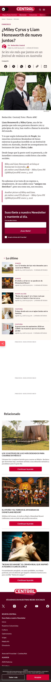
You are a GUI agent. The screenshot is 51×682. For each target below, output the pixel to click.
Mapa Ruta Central (9, 15)
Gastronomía (7, 634)
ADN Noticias (7, 662)
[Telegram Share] (29, 66)
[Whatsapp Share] (22, 66)
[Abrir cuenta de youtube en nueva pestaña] (36, 606)
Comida (43, 15)
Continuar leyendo (25, 469)
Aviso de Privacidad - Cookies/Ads (14, 653)
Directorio (6, 645)
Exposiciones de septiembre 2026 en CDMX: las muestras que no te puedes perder (30, 328)
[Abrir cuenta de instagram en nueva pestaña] (14, 606)
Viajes (18, 263)
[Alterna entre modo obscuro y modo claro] (5, 9)
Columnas (33, 15)
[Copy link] (37, 66)
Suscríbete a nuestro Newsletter (14, 618)
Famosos (9, 19)
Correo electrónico (11, 220)
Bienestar (23, 15)
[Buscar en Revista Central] (40, 9)
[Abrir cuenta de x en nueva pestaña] (3, 606)
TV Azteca (5, 666)
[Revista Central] (25, 9)
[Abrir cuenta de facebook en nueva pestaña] (47, 606)
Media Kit (5, 641)
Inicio (3, 19)
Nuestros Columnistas (10, 626)
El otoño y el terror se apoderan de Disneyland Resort (29, 282)
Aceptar (37, 677)
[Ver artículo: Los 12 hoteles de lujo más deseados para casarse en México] (7, 267)
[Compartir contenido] (2, 343)
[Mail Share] (45, 66)
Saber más (13, 677)
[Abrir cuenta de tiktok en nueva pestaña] (25, 606)
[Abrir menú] (43, 9)
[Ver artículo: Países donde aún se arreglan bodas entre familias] (7, 313)
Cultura (19, 309)
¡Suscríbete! (25, 231)
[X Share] (14, 66)
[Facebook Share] (6, 66)
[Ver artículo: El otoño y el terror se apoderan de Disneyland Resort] (7, 283)
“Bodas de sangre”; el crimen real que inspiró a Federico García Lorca (29, 297)
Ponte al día (20, 294)
